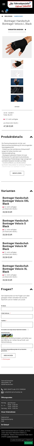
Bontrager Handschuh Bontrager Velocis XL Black (15, 268)
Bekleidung (8, 16)
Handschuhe (18, 16)
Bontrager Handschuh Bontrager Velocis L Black (17, 22)
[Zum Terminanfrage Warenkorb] (6, 12)
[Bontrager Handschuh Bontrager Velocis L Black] (17, 47)
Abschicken (8, 355)
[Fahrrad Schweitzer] (20, 4)
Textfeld (3, 320)
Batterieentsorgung (7, 419)
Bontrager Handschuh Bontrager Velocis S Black (15, 223)
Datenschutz (5, 417)
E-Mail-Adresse (5, 313)
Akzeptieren (28, 443)
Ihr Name (3, 305)
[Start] (2, 16)
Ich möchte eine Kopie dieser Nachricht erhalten (13, 329)
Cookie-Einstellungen (18, 440)
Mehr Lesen (17, 173)
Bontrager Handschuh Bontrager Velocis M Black (15, 246)
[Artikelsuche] (3, 11)
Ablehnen (29, 440)
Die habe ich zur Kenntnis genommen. (13, 350)
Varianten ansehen (16, 29)
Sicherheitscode (5, 332)
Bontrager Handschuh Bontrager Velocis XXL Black (16, 200)
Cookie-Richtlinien (12, 436)
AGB (2, 421)
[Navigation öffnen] (4, 4)
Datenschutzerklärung (9, 349)
